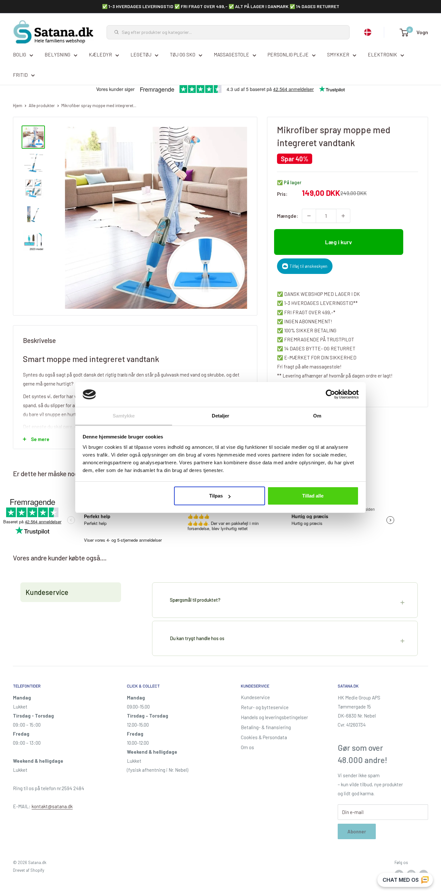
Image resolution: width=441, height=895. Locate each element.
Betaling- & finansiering (266, 727)
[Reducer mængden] (309, 216)
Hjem (17, 105)
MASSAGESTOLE (231, 54)
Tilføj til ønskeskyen (308, 266)
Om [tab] (317, 415)
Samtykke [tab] (124, 415)
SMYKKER (338, 54)
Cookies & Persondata (264, 737)
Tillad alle (312, 495)
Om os (247, 747)
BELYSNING (57, 54)
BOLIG (19, 54)
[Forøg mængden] (343, 216)
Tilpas (216, 495)
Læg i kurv (338, 242)
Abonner (356, 831)
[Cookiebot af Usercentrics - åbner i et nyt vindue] (330, 394)
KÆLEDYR (100, 54)
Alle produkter (42, 105)
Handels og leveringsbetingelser (274, 717)
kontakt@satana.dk (52, 806)
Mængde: (287, 216)
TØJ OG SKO (182, 54)
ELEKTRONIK (382, 54)
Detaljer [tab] (221, 415)
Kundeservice (255, 697)
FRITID (20, 75)
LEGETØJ (140, 54)
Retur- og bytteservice (265, 707)
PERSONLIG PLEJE (288, 54)
